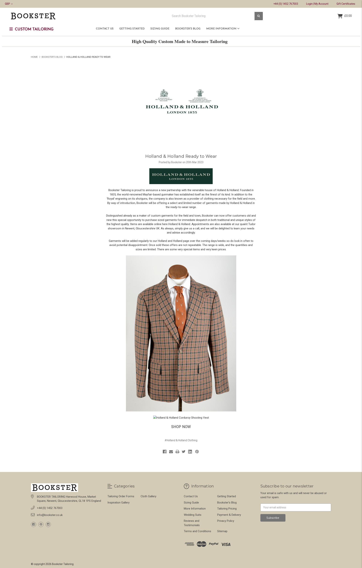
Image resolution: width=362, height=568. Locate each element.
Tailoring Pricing (227, 508)
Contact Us (105, 28)
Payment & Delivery (229, 515)
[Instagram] (48, 524)
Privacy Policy (225, 521)
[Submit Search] (259, 16)
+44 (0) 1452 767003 (285, 3)
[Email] (171, 451)
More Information (221, 28)
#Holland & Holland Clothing (181, 440)
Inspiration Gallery (118, 502)
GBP (8, 3)
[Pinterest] (197, 451)
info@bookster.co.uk (50, 515)
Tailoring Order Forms (120, 496)
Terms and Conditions (197, 531)
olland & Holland (180, 224)
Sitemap (222, 531)
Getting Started (132, 28)
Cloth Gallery (148, 496)
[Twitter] (184, 451)
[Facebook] (164, 451)
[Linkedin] (190, 451)
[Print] (177, 451)
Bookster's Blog (187, 28)
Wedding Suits (192, 515)
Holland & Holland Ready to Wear (181, 156)
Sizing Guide (159, 28)
